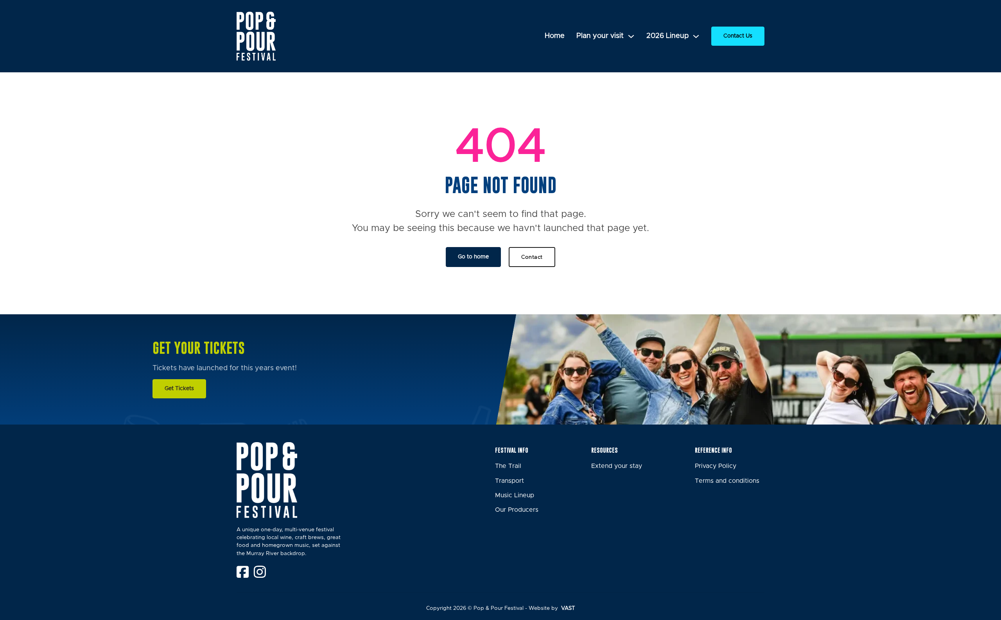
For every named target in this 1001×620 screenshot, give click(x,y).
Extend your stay (616, 466)
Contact (532, 257)
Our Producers (516, 510)
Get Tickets (179, 388)
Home (555, 35)
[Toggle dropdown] (631, 36)
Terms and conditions (727, 481)
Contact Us (737, 36)
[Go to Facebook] (243, 573)
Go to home (473, 257)
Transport (509, 481)
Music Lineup (514, 495)
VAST (567, 608)
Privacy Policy (715, 466)
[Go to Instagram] (260, 573)
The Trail (508, 466)
